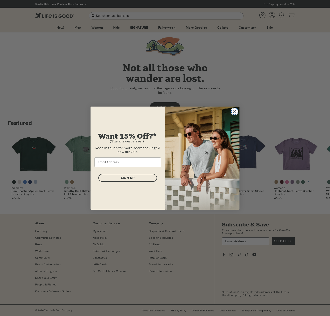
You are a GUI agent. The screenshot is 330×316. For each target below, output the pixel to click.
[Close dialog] (234, 111)
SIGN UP (128, 177)
